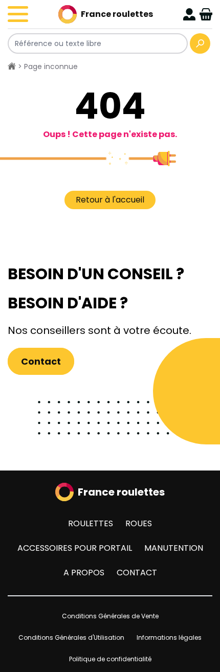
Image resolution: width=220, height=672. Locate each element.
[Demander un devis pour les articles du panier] (205, 14)
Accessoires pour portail (74, 548)
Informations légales (169, 637)
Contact (41, 361)
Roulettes (90, 523)
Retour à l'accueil (110, 200)
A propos (83, 572)
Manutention (173, 548)
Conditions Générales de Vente (110, 616)
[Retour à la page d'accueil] (12, 66)
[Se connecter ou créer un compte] (189, 14)
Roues (138, 523)
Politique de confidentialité (110, 659)
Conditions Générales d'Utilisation (71, 637)
